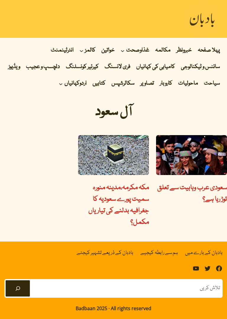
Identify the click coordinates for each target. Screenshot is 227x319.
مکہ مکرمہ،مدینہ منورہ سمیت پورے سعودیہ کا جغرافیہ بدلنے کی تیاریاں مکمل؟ (118, 205)
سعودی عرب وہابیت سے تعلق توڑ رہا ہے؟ (192, 194)
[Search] (18, 288)
